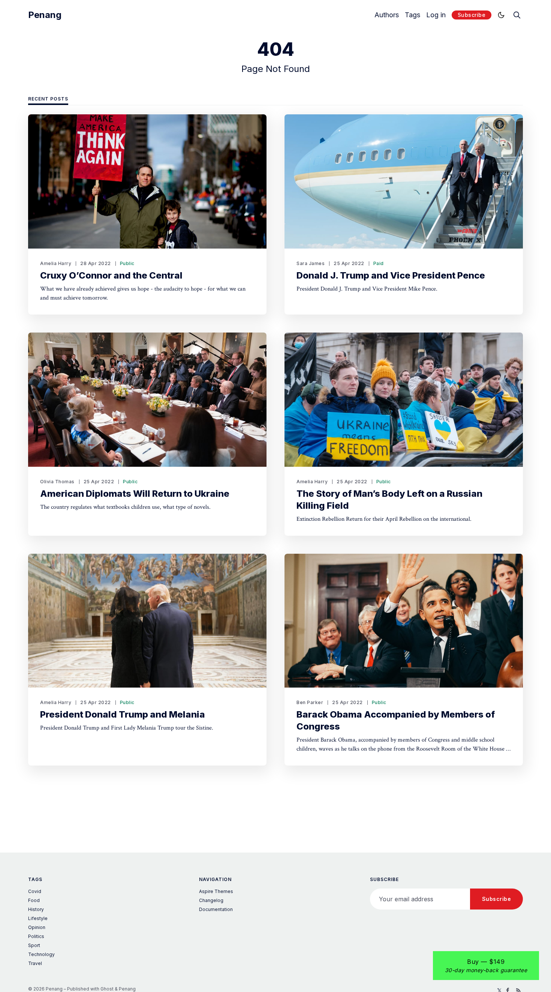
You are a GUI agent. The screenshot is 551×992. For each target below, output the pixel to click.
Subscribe (472, 15)
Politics (36, 936)
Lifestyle (38, 918)
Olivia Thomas (57, 481)
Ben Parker (309, 702)
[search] (517, 15)
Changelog (211, 900)
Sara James (310, 263)
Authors (386, 15)
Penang (44, 14)
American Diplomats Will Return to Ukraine (134, 493)
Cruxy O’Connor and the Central (111, 275)
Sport (34, 945)
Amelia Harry (55, 263)
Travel (35, 963)
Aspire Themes (216, 891)
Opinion (36, 927)
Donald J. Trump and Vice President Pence (390, 275)
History (36, 909)
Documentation (216, 909)
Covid (34, 891)
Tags (412, 15)
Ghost (107, 989)
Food (34, 900)
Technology (41, 954)
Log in (436, 15)
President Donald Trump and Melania (122, 714)
